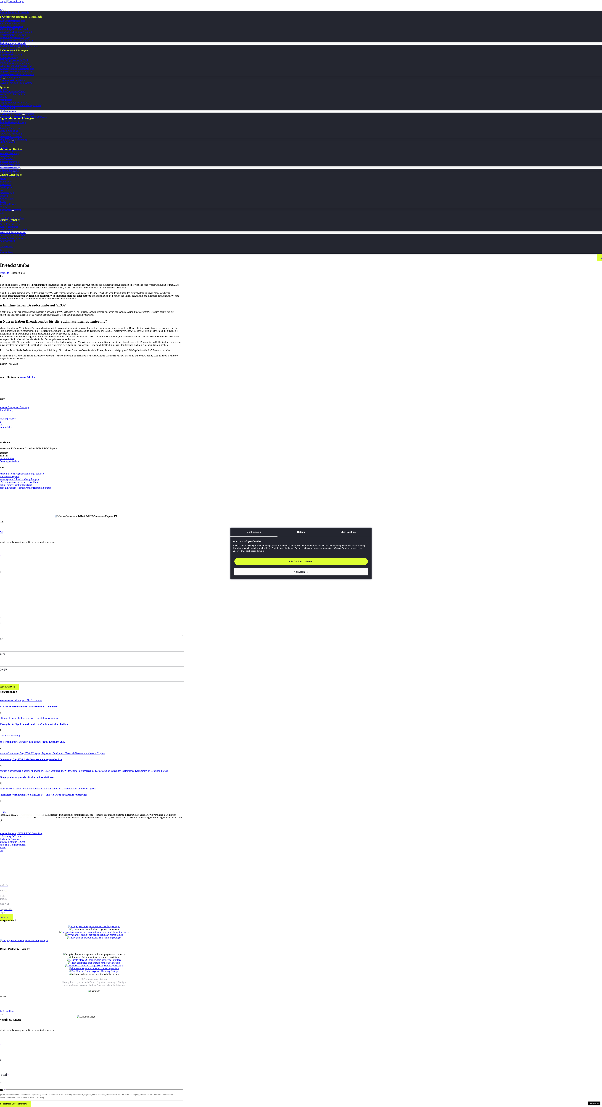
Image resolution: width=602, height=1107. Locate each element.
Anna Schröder (28, 377)
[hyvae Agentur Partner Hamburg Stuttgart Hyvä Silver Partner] (94, 934)
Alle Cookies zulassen (301, 561)
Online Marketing (24, 817)
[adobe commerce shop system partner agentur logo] (94, 962)
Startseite (4, 272)
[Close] (1, 1014)
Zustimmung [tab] (254, 532)
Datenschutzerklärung (252, 551)
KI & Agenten (7, 817)
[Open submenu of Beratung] (4, 10)
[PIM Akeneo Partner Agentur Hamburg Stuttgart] (94, 968)
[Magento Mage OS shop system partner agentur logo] (94, 960)
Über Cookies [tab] (348, 532)
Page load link (7, 1011)
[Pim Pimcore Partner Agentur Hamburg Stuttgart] (94, 971)
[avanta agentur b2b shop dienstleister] (94, 965)
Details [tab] (301, 532)
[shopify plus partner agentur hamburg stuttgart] (24, 940)
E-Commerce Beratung (30, 814)
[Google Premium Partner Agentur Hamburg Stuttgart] (94, 926)
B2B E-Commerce (45, 817)
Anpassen (299, 571)
